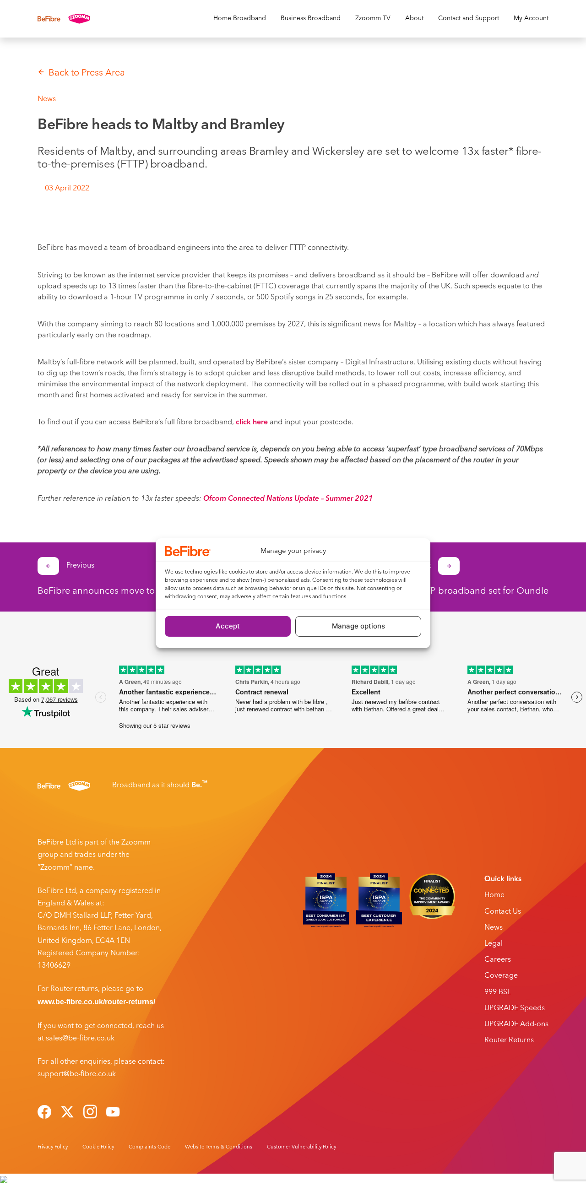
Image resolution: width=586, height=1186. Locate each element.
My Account (531, 18)
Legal (493, 944)
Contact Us (502, 911)
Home (494, 895)
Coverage (501, 976)
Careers (497, 960)
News (493, 927)
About (414, 18)
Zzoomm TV (373, 18)
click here (253, 422)
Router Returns (509, 1040)
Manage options (358, 626)
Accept (228, 626)
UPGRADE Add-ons (516, 1024)
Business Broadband (311, 18)
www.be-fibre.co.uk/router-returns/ (96, 1002)
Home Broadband (239, 18)
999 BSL (497, 992)
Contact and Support (468, 18)
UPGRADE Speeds (514, 1008)
